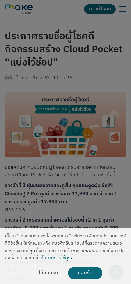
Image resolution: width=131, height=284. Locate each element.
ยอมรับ (85, 273)
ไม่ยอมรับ (48, 273)
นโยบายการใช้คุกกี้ (56, 258)
